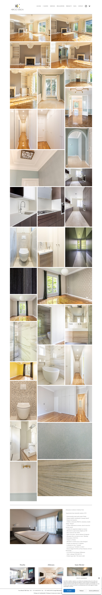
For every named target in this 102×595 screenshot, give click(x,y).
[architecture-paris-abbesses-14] (51, 568)
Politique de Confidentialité (39, 593)
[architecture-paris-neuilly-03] (22, 568)
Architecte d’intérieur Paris (77, 509)
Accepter (69, 590)
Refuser (82, 590)
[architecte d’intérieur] (79, 568)
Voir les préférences (94, 590)
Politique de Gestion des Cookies (53, 593)
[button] (99, 578)
